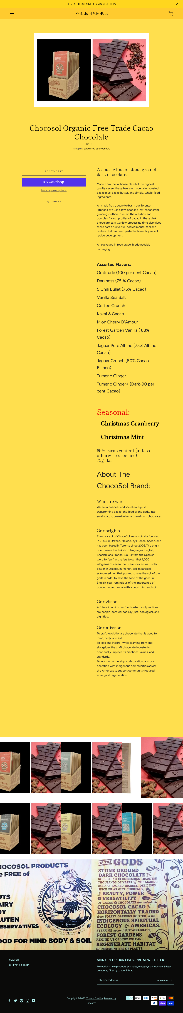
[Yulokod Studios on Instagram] (27, 1000)
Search (14, 960)
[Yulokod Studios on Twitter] (15, 1000)
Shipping (78, 148)
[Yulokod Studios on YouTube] (33, 1000)
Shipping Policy (19, 965)
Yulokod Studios (91, 13)
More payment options (53, 190)
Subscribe (163, 980)
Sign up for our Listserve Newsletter (130, 960)
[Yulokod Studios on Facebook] (9, 1000)
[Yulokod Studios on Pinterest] (21, 1000)
